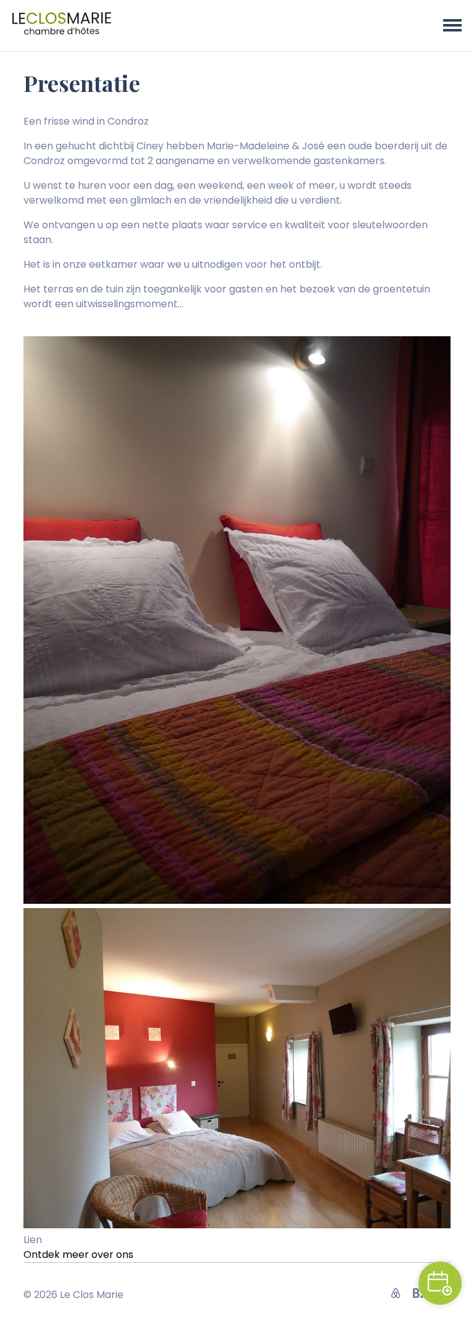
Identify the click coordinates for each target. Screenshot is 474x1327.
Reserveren (440, 1283)
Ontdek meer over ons (78, 1254)
